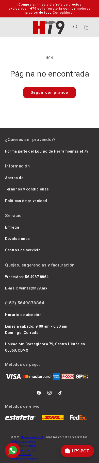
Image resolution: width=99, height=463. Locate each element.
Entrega (12, 227)
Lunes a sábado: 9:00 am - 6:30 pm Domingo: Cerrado (36, 329)
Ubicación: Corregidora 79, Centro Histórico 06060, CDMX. (45, 347)
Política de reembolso (23, 441)
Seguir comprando (49, 92)
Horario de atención (23, 315)
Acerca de (14, 178)
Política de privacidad (24, 446)
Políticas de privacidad (26, 201)
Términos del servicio (23, 450)
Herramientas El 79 (32, 437)
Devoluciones (17, 239)
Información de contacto (24, 458)
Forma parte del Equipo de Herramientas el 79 (46, 151)
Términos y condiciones (27, 189)
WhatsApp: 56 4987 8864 (26, 277)
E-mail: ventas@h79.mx (26, 288)
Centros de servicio (23, 250)
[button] (10, 27)
